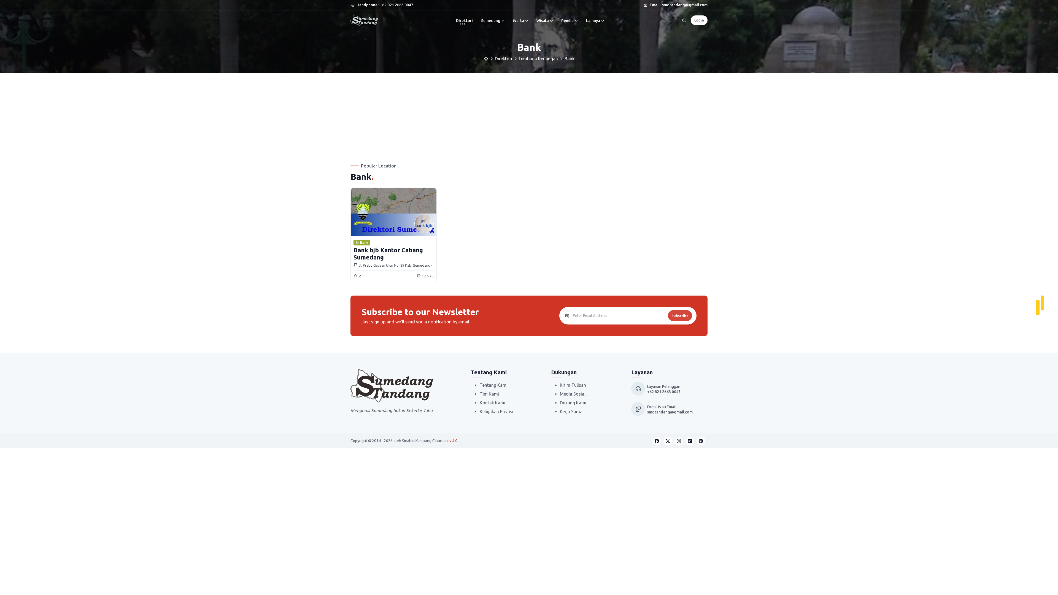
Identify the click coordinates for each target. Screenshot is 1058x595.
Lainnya (593, 20)
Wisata (542, 20)
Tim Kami (489, 393)
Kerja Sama (571, 411)
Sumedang (490, 20)
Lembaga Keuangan (538, 58)
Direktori (464, 20)
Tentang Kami (494, 385)
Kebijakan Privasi (496, 411)
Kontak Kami (492, 402)
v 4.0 (453, 441)
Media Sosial (572, 393)
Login (699, 20)
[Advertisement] (529, 114)
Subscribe (680, 316)
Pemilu (567, 20)
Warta (518, 20)
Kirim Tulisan (573, 385)
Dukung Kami (573, 402)
